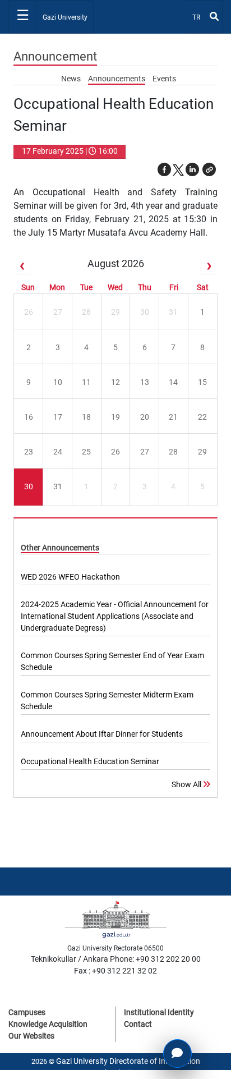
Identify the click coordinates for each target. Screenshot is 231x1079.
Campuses (26, 1012)
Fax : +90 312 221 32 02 (115, 970)
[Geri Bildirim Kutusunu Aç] (177, 1053)
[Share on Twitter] (178, 169)
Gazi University (65, 17)
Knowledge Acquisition (47, 1024)
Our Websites (31, 1035)
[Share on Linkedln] (192, 169)
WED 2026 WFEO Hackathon (70, 576)
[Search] (214, 17)
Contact (138, 1024)
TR (199, 17)
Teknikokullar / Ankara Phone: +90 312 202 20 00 (116, 958)
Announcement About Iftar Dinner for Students (102, 733)
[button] (209, 169)
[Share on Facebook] (164, 169)
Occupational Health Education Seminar (90, 761)
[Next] (209, 266)
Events (164, 78)
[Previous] (21, 266)
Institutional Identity (159, 1012)
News (71, 78)
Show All (187, 784)
